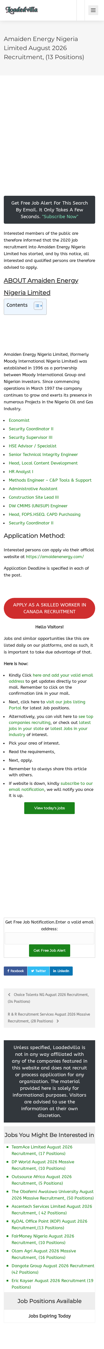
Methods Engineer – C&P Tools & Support (50, 480)
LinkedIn (63, 971)
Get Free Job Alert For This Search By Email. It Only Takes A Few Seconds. (49, 209)
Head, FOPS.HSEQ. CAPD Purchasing (45, 514)
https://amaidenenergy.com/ (55, 556)
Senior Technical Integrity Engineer (43, 454)
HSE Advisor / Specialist (33, 445)
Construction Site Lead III (34, 497)
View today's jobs (49, 808)
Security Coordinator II (31, 428)
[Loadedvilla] (21, 6)
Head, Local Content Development (43, 463)
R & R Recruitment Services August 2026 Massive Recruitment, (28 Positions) (49, 1017)
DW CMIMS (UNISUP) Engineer (38, 505)
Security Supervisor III (31, 437)
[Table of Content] (38, 306)
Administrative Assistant (33, 488)
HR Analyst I (21, 471)
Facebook (17, 971)
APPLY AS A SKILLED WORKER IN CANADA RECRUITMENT (49, 608)
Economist (19, 420)
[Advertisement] (52, 144)
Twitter (41, 971)
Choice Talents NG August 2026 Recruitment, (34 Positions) (48, 998)
